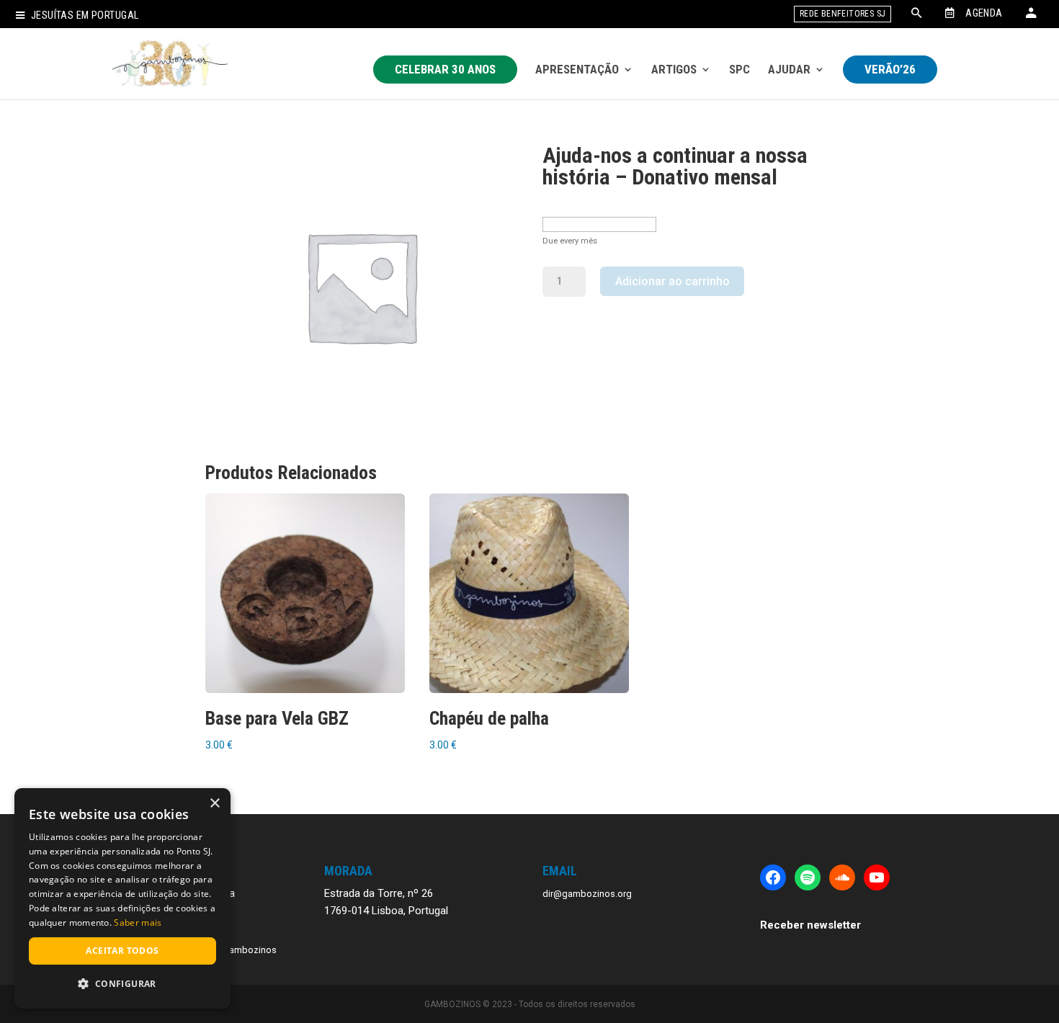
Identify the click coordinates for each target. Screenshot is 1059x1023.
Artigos (674, 69)
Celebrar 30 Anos (445, 69)
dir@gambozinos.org (587, 893)
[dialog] (122, 898)
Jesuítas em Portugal (84, 15)
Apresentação (577, 69)
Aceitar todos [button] (122, 950)
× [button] (214, 803)
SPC (739, 69)
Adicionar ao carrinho (672, 281)
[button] (122, 984)
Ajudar (789, 69)
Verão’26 (890, 69)
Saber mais (137, 922)
